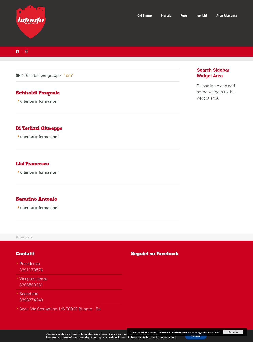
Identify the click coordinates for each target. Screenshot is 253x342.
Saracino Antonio (36, 199)
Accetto (233, 332)
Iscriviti (201, 15)
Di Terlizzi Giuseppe (39, 128)
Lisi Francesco (32, 163)
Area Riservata (226, 15)
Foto (183, 15)
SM (31, 237)
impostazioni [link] (168, 337)
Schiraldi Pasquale (38, 93)
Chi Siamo (144, 15)
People (24, 237)
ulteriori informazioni (39, 101)
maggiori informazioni (207, 332)
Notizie (166, 15)
